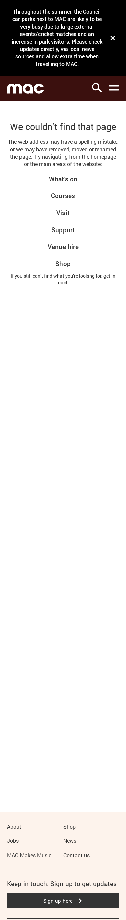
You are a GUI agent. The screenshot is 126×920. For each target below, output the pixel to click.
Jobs (13, 840)
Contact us (76, 855)
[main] (63, 446)
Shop (63, 263)
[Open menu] (114, 88)
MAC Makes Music (29, 855)
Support (63, 229)
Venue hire (63, 246)
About (14, 826)
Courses (63, 195)
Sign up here (58, 900)
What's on (63, 179)
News (69, 840)
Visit (63, 212)
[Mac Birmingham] (25, 89)
